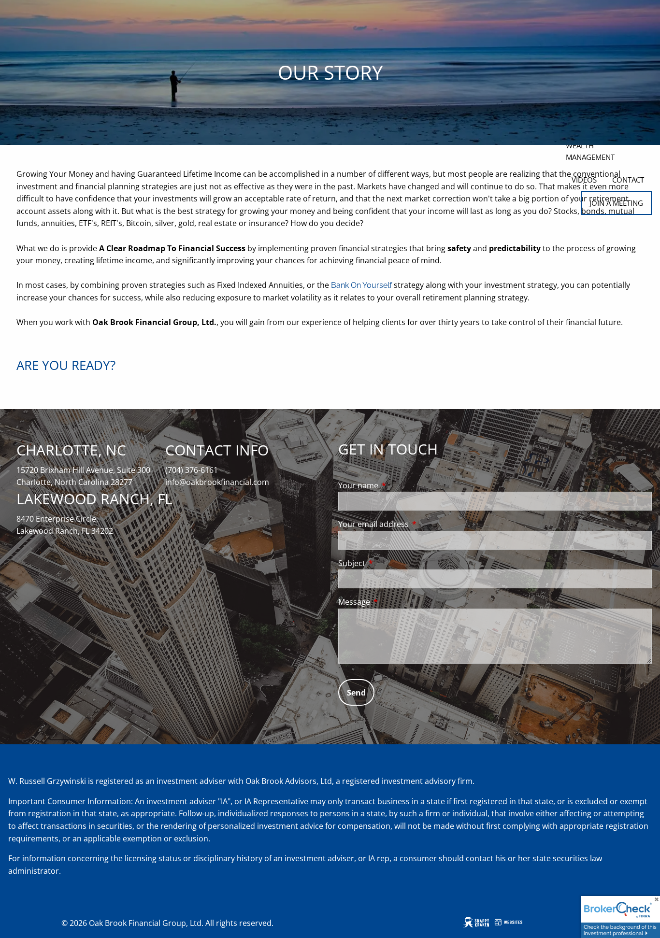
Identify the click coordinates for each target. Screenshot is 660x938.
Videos (584, 180)
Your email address (412, 524)
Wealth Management (590, 151)
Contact (628, 180)
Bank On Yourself (361, 285)
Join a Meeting (616, 203)
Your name (397, 485)
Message (393, 602)
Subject (390, 563)
